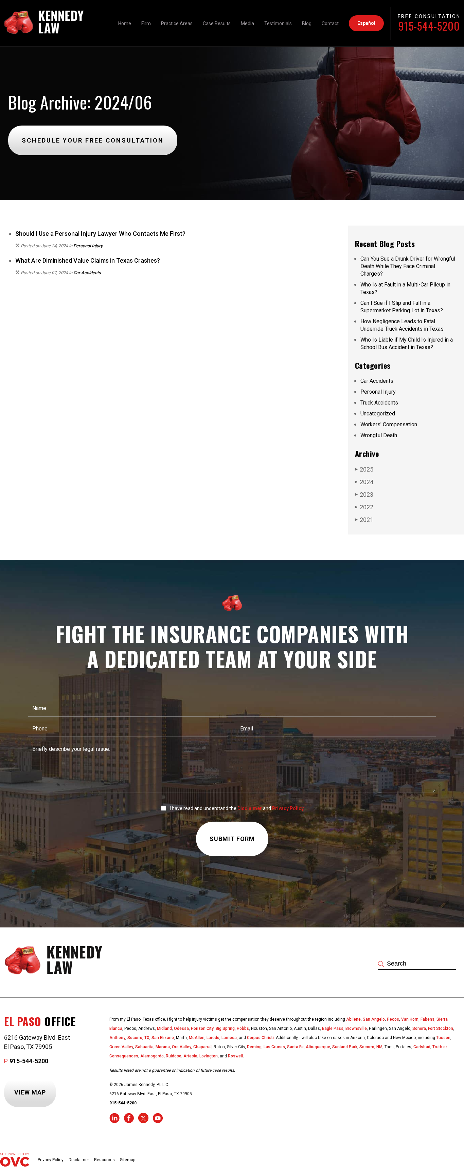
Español (366, 23)
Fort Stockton (440, 1028)
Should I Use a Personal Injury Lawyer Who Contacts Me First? (100, 233)
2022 (364, 507)
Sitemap (127, 1159)
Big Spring (225, 1028)
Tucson (443, 1037)
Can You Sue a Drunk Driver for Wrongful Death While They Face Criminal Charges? (407, 266)
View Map (30, 1092)
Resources (104, 1159)
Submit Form (232, 838)
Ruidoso (173, 1056)
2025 (364, 469)
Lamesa (229, 1037)
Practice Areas (177, 23)
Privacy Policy (288, 808)
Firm (146, 23)
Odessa (181, 1028)
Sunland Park (344, 1046)
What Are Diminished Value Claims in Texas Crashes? (87, 260)
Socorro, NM (370, 1046)
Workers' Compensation (388, 424)
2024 (364, 481)
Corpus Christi (260, 1037)
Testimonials (278, 23)
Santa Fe (295, 1046)
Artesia (190, 1056)
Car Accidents (87, 272)
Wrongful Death (378, 435)
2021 (364, 519)
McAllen (196, 1037)
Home (124, 23)
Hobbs (243, 1028)
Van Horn (409, 1019)
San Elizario (162, 1037)
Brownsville (356, 1028)
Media (247, 23)
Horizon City (202, 1028)
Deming (254, 1046)
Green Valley (121, 1046)
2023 (364, 494)
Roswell (235, 1056)
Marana (163, 1046)
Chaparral (202, 1046)
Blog (306, 23)
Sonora (419, 1028)
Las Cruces (274, 1046)
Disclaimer (249, 808)
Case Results (217, 23)
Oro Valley (181, 1046)
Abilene (353, 1019)
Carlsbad (421, 1046)
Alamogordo (152, 1056)
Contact (330, 23)
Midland (164, 1028)
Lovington (208, 1056)
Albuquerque (318, 1046)
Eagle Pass (332, 1028)
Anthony (117, 1037)
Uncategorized (377, 413)
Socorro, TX (138, 1037)
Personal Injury (88, 245)
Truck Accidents (379, 402)
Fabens (427, 1019)
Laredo (213, 1037)
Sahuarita (144, 1046)
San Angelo (374, 1019)
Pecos (393, 1019)
